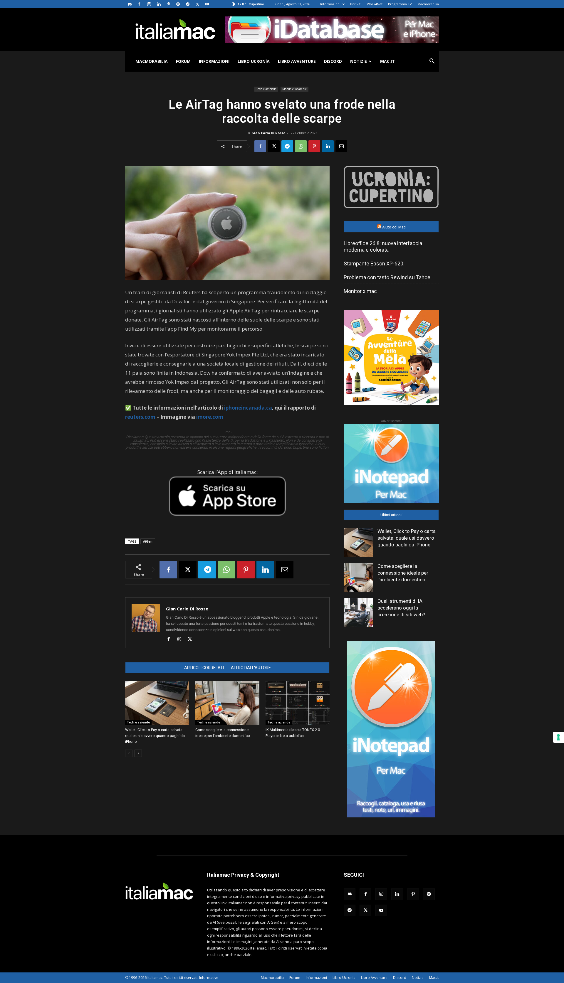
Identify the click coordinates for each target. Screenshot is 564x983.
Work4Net (374, 4)
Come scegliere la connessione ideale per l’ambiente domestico (402, 573)
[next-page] (138, 753)
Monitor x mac (360, 291)
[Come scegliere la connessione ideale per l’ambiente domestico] (227, 703)
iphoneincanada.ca (248, 407)
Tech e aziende (266, 89)
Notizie (358, 61)
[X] (197, 4)
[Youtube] (207, 4)
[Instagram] (149, 4)
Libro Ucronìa (254, 61)
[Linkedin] (158, 4)
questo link (217, 902)
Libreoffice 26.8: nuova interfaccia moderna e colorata (383, 246)
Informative (208, 977)
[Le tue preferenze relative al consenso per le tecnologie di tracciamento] (558, 737)
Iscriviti (355, 4)
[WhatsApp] (301, 146)
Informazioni (330, 4)
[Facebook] (139, 4)
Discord (333, 61)
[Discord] (129, 4)
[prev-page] (128, 753)
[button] (432, 62)
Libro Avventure (297, 61)
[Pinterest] (168, 4)
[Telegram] (187, 4)
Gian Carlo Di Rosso (268, 133)
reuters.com (140, 416)
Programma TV (400, 4)
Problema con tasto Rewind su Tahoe (387, 277)
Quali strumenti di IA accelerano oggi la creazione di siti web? (401, 607)
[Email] (341, 146)
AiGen (147, 541)
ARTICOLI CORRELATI (204, 668)
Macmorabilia (428, 4)
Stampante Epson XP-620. (374, 263)
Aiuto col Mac (394, 227)
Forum (183, 61)
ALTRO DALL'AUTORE (251, 668)
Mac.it (387, 61)
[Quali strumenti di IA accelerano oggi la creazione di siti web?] (358, 612)
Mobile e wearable (294, 89)
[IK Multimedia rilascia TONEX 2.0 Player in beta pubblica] (298, 703)
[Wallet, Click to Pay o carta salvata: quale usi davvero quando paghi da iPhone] (157, 703)
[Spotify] (178, 4)
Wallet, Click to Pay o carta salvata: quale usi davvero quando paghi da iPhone (155, 736)
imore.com (209, 416)
